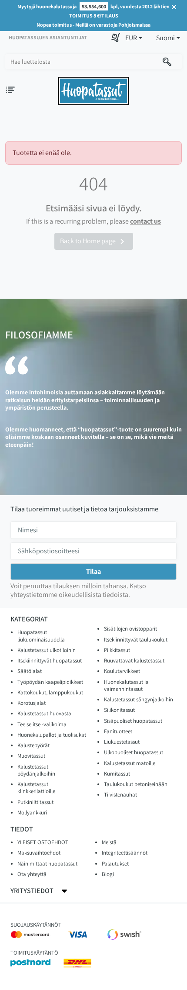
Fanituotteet (118, 731)
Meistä (109, 842)
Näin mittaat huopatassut (47, 863)
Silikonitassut (119, 710)
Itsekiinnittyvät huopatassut (49, 660)
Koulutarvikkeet (122, 671)
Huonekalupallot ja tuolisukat (51, 734)
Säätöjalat (29, 671)
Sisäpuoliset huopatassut (133, 720)
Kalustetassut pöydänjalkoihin (36, 770)
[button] (134, 38)
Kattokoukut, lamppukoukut (50, 692)
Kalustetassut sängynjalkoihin (138, 699)
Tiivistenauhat (120, 794)
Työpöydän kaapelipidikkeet (50, 682)
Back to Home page (93, 241)
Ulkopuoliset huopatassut (133, 752)
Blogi (108, 874)
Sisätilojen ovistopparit (130, 628)
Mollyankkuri (32, 812)
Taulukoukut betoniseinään (135, 784)
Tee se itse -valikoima (42, 724)
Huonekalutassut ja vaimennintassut (126, 685)
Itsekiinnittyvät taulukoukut (135, 639)
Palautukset (115, 863)
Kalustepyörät (33, 745)
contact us (145, 221)
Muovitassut (31, 755)
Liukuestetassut (122, 741)
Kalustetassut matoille (129, 763)
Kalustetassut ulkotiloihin (46, 650)
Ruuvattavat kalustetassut (134, 660)
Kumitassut (117, 773)
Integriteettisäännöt (124, 852)
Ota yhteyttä (32, 874)
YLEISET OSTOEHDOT (42, 842)
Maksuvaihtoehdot (38, 852)
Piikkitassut (117, 650)
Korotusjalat (31, 703)
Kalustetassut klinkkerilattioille (36, 787)
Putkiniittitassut (35, 802)
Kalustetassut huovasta (44, 713)
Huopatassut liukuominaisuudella (41, 635)
